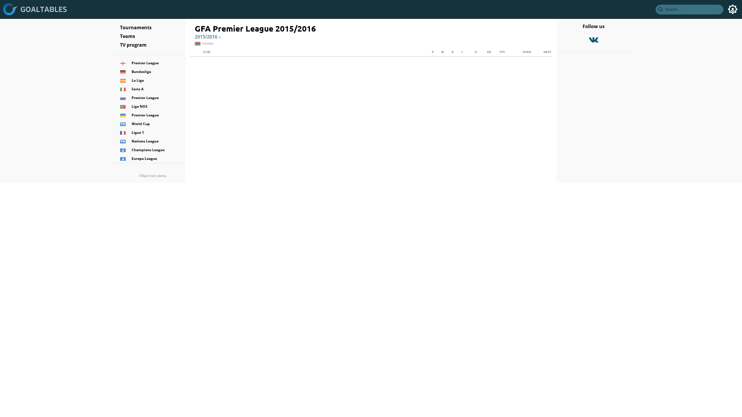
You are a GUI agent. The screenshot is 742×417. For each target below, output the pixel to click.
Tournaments (136, 27)
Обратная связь (152, 175)
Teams (127, 36)
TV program (133, 45)
